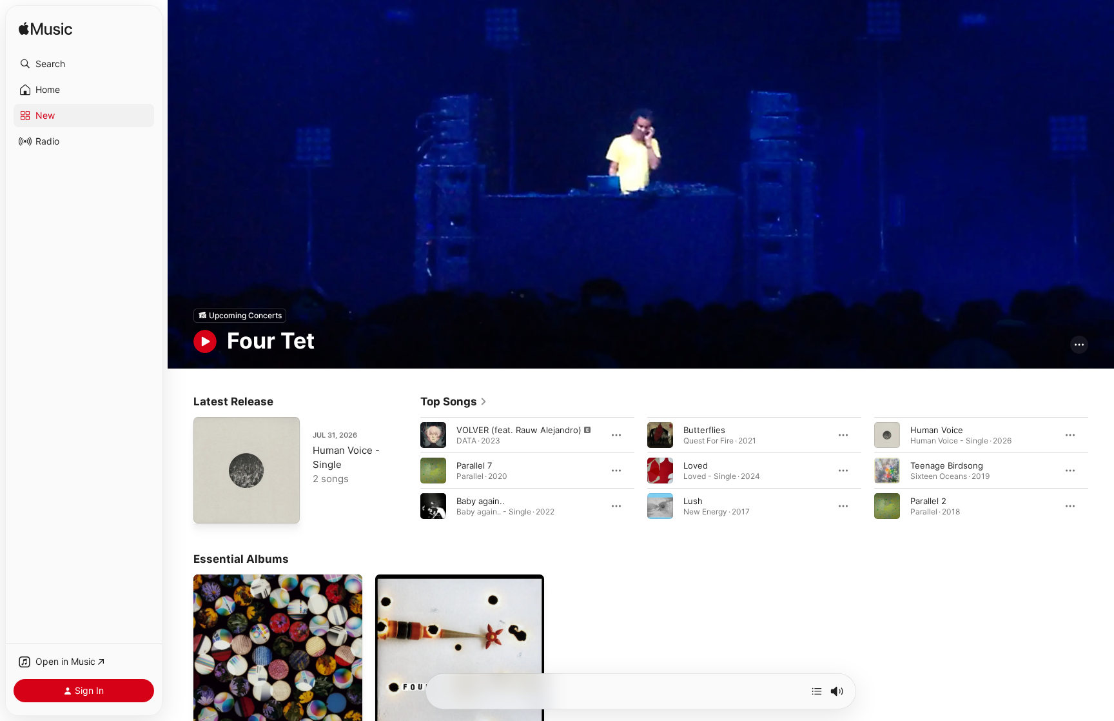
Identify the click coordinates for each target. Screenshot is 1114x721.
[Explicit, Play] (433, 434)
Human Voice (936, 429)
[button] (83, 64)
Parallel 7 (474, 465)
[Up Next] (817, 691)
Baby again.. (480, 500)
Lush (693, 500)
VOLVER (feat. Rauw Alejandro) (518, 429)
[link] (453, 401)
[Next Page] (1101, 470)
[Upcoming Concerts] (239, 316)
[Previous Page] (407, 470)
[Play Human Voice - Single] (209, 507)
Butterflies (704, 429)
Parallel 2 (928, 500)
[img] (45, 29)
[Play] (205, 341)
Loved (695, 465)
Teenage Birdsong (946, 465)
